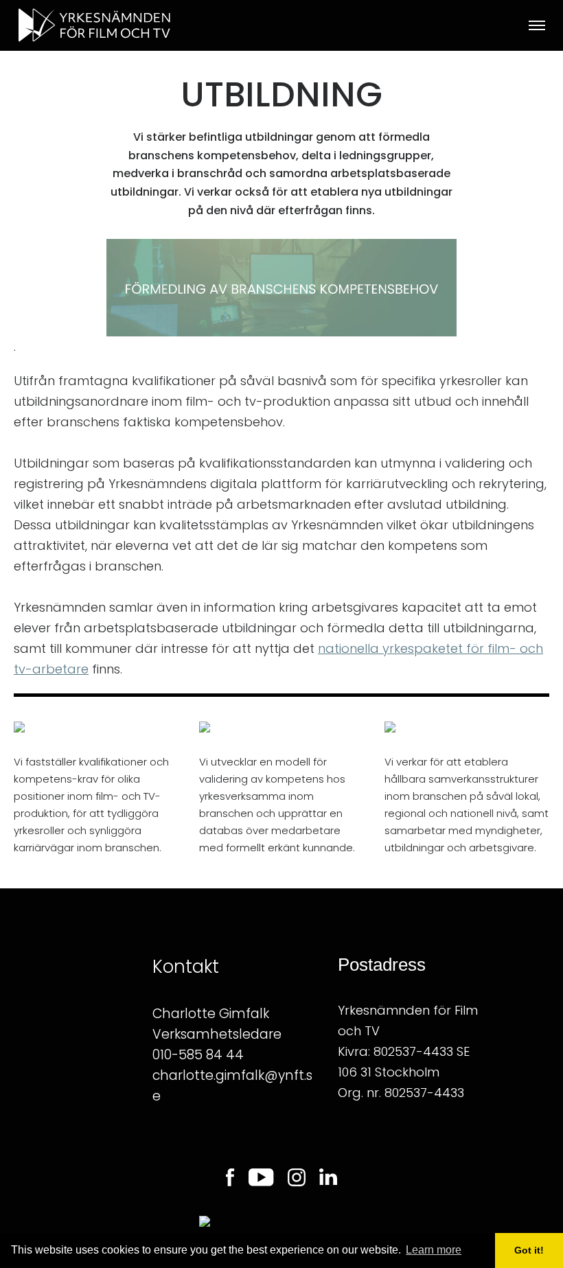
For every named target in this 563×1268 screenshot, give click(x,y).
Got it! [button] (529, 1250)
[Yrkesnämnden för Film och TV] (123, 25)
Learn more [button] (433, 1250)
